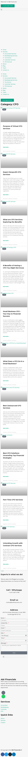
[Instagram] (10, 754)
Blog (4, 66)
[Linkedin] (14, 754)
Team (4, 68)
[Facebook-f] (2, 754)
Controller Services (10, 60)
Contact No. (4, 623)
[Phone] (3, 693)
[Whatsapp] (3, 696)
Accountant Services (10, 54)
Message (3, 643)
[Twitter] (6, 754)
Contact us (6, 70)
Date (2, 633)
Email (2, 628)
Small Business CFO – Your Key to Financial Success (12, 313)
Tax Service (8, 58)
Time (2, 638)
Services (5, 52)
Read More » (6, 147)
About (4, 64)
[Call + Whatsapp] (14, 587)
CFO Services (8, 62)
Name (3, 618)
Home (4, 49)
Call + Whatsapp (14, 590)
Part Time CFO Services (13, 500)
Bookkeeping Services (11, 56)
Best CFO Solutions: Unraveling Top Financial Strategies (13, 455)
